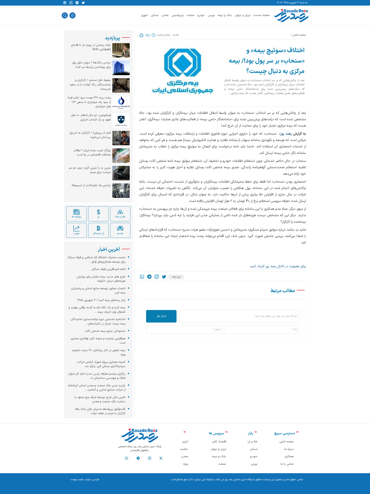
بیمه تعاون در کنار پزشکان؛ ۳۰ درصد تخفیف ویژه (98, 352)
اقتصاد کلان (219, 441)
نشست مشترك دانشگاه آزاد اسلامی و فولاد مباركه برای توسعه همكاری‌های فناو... (96, 259)
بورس (211, 15)
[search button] (65, 15)
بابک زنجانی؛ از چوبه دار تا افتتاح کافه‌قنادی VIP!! (91, 47)
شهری (144, 15)
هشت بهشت (77, 479)
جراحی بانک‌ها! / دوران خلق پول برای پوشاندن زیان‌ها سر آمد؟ (91, 65)
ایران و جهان (242, 15)
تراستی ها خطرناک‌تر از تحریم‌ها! (91, 185)
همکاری (289, 456)
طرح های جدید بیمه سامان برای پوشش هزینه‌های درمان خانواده (101, 278)
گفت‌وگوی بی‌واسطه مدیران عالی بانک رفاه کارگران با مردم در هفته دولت (100, 411)
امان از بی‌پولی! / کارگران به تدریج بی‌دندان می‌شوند (90, 135)
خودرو (201, 15)
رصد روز (286, 133)
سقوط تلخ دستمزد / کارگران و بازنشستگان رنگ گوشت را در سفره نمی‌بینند (90, 84)
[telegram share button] (77, 3)
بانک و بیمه (225, 15)
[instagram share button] (71, 3)
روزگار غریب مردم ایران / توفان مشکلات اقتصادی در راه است (92, 152)
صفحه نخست (261, 15)
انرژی (185, 441)
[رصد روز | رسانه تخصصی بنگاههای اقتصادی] (291, 15)
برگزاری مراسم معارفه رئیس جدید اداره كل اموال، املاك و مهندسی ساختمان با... (96, 375)
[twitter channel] (160, 458)
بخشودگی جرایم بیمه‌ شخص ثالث (105, 331)
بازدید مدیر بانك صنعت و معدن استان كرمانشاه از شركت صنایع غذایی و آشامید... (96, 387)
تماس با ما (287, 464)
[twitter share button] (83, 3)
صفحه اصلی (299, 35)
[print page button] (141, 35)
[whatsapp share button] (142, 277)
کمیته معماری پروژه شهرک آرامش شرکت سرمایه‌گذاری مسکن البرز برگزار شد (101, 364)
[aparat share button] (64, 3)
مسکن (154, 15)
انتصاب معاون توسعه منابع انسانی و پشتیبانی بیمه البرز (98, 290)
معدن (164, 15)
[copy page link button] (147, 35)
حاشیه (184, 449)
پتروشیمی (178, 15)
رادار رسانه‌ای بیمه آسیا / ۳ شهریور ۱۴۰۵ (101, 300)
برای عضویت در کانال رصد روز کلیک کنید (278, 266)
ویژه (185, 464)
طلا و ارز (252, 441)
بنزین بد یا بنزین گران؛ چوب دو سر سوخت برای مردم (90, 170)
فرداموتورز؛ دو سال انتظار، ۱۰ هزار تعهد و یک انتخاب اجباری (91, 117)
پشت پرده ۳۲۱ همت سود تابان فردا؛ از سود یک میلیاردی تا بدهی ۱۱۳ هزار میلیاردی (89, 102)
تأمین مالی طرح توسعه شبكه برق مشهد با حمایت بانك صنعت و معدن (100, 399)
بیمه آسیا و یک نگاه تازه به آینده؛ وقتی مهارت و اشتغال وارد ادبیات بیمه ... (97, 309)
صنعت (190, 15)
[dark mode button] (72, 15)
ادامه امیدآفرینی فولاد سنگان (108, 269)
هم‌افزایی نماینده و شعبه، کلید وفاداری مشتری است (98, 340)
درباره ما (289, 449)
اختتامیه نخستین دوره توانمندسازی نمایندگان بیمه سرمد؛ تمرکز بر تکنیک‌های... (98, 321)
